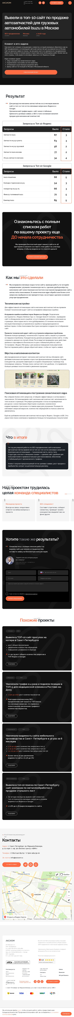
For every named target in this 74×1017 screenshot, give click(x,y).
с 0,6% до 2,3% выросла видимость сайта (25, 806)
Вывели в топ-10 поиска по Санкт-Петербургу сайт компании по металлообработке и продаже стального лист (32, 788)
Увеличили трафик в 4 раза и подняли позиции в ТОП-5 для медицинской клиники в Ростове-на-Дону (34, 687)
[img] (40, 2)
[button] (56, 3)
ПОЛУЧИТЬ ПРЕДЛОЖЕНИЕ (15, 598)
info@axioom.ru (17, 858)
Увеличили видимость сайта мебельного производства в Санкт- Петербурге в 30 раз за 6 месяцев (34, 738)
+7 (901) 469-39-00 (33, 853)
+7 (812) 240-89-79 (17, 853)
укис (19, 1010)
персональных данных (31, 594)
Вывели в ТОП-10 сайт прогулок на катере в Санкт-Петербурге (26, 639)
